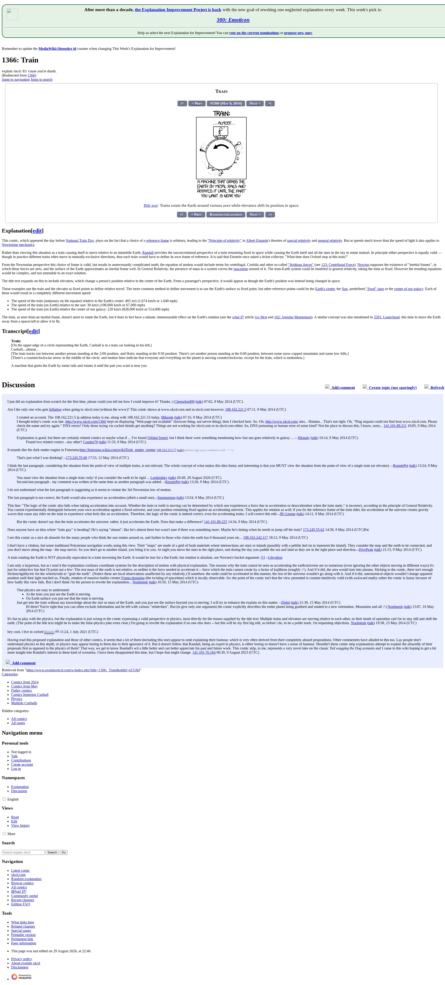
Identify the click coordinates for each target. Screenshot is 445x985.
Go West (261, 317)
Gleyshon (275, 557)
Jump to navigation (16, 79)
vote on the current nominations (254, 33)
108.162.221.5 (235, 409)
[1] (263, 557)
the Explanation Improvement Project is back (178, 9)
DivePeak (366, 550)
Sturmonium (166, 498)
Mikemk (167, 417)
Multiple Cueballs (24, 703)
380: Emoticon (233, 20)
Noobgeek (140, 582)
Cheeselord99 (184, 402)
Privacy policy (21, 959)
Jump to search (41, 79)
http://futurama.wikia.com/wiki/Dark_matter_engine (118, 450)
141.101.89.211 (395, 426)
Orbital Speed (157, 438)
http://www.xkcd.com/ (281, 421)
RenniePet (400, 466)
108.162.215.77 (166, 450)
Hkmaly (304, 438)
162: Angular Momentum (292, 317)
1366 (31, 75)
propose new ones (298, 33)
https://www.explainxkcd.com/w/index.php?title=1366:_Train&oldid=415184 (83, 670)
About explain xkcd (25, 963)
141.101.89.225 (215, 522)
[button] (4, 799)
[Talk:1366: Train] (327, 387)
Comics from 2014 (24, 682)
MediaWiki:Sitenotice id (57, 49)
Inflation (55, 409)
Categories (9, 674)
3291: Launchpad (387, 317)
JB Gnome (288, 514)
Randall (148, 253)
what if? (238, 317)
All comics (19, 719)
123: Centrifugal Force (337, 265)
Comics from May (24, 686)
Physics (16, 699)
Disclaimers (19, 967)
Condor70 (90, 442)
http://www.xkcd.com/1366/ (85, 421)
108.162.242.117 (255, 537)
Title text (150, 205)
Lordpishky (158, 478)
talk (199, 402)
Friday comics (21, 690)
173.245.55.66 (76, 458)
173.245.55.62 (313, 530)
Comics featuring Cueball (29, 695)
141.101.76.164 (204, 652)
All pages (18, 723)
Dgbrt (285, 602)
